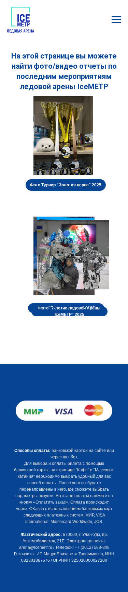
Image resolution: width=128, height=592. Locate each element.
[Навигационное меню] (116, 19)
